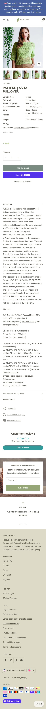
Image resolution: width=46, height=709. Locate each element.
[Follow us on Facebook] (5, 660)
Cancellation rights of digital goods (17, 619)
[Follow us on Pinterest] (16, 660)
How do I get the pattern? (13, 393)
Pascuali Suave (28, 321)
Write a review (23, 448)
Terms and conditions (12, 647)
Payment (6, 580)
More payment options (23, 181)
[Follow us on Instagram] (10, 660)
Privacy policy (8, 628)
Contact (6, 565)
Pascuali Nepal (29, 315)
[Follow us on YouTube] (21, 660)
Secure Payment (14, 421)
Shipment (7, 575)
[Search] (8, 20)
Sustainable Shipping (16, 414)
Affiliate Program (10, 598)
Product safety (9, 400)
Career (5, 570)
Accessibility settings (11, 642)
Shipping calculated (21, 128)
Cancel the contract (11, 623)
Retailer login (8, 593)
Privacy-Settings (9, 633)
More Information (34, 12)
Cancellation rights (10, 614)
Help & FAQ (7, 561)
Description (7, 204)
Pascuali (6, 83)
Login (5, 584)
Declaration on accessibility (14, 637)
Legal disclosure (9, 609)
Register (6, 589)
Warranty (12, 408)
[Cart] (42, 20)
